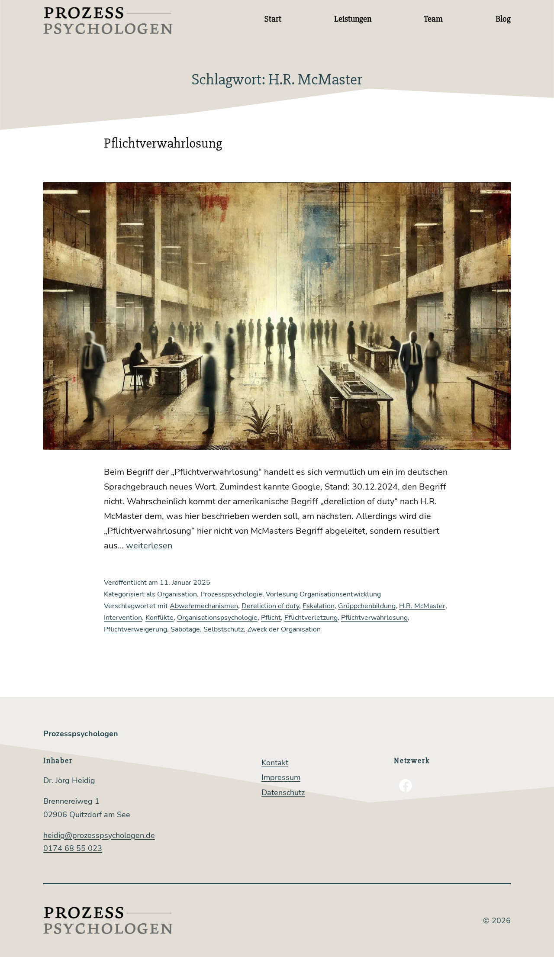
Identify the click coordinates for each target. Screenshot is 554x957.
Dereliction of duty (270, 606)
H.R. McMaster (422, 606)
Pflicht (271, 617)
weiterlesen (149, 545)
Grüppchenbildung (367, 606)
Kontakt (274, 762)
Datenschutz (283, 792)
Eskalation (319, 606)
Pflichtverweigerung (135, 629)
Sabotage (185, 629)
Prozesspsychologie (231, 594)
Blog (503, 18)
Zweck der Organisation (284, 629)
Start (272, 18)
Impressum (280, 777)
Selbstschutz (223, 629)
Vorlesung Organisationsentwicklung (323, 594)
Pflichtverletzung (311, 617)
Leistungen (352, 18)
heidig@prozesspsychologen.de (99, 835)
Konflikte (159, 617)
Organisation (177, 594)
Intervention (123, 617)
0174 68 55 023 (72, 848)
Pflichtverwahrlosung (163, 143)
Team (433, 18)
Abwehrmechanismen (204, 606)
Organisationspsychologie (217, 617)
